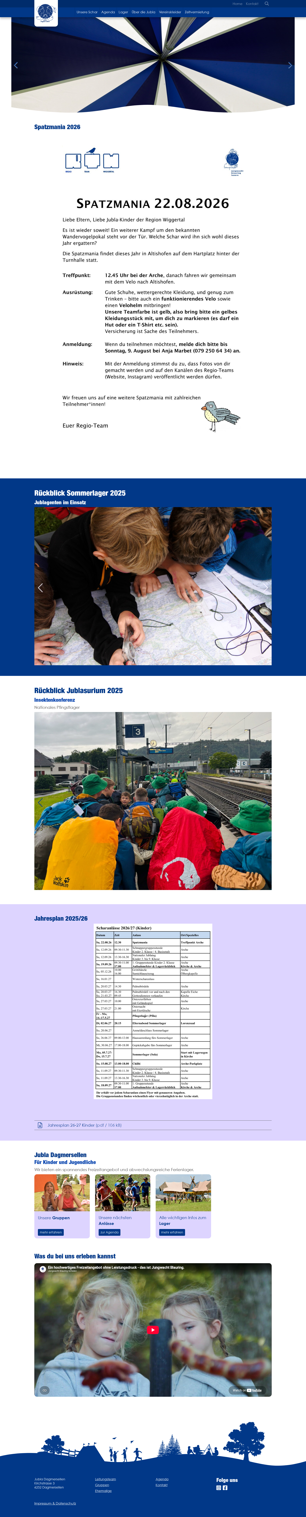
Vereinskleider (170, 12)
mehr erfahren (51, 1232)
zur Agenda (109, 1232)
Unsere (54, 1217)
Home (237, 4)
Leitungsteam (105, 1479)
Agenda (108, 12)
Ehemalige (103, 1491)
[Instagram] (218, 1488)
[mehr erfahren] (62, 1192)
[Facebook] (225, 1488)
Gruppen (102, 1485)
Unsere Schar (87, 12)
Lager (123, 12)
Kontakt (252, 4)
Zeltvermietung (197, 12)
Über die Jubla (143, 12)
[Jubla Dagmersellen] (46, 13)
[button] (40, 586)
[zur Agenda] (123, 1192)
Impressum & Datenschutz (55, 1503)
